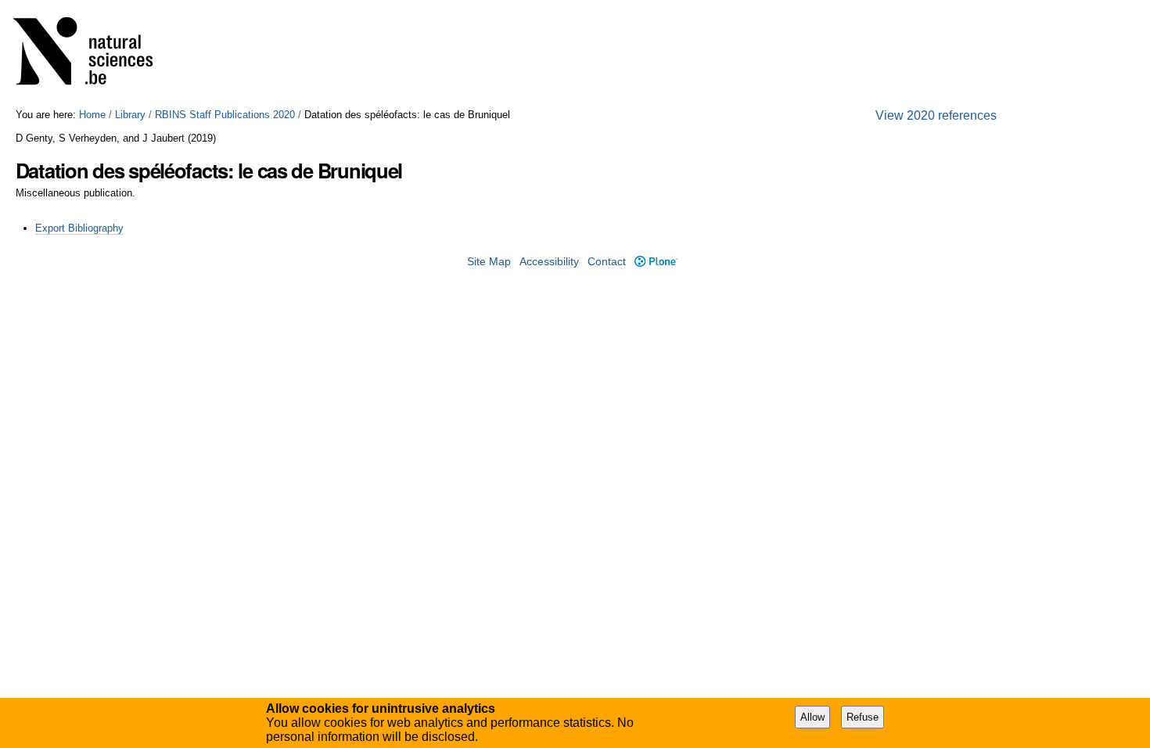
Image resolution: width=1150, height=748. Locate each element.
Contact (607, 262)
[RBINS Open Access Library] (93, 54)
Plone (655, 262)
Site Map (489, 262)
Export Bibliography (79, 228)
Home (92, 114)
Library (130, 114)
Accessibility (549, 262)
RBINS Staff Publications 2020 (225, 114)
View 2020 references (936, 115)
